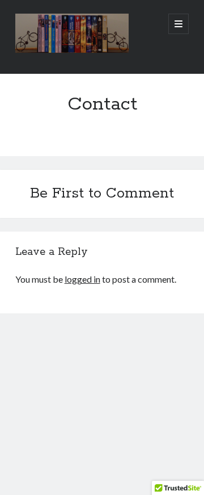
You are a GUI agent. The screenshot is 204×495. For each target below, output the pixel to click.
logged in (82, 279)
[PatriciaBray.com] (72, 50)
